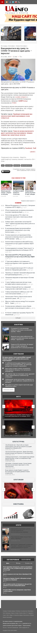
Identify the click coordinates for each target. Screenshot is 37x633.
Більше (18, 318)
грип (3, 165)
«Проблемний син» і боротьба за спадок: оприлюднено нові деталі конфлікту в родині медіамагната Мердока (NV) (18, 446)
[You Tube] (16, 2)
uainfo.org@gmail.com (24, 627)
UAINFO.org (22, 101)
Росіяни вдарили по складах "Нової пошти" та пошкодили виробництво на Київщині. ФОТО (18, 415)
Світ (4, 613)
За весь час (28, 563)
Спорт (4, 615)
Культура (8, 613)
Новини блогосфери (21, 46)
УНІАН (14, 103)
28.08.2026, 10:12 (10, 454)
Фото (18, 397)
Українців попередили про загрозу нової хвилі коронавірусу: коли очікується (16, 116)
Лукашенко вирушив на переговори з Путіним (19, 277)
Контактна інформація (13, 627)
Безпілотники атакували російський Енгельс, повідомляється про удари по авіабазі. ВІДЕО (18, 436)
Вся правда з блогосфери (8, 46)
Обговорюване (13, 560)
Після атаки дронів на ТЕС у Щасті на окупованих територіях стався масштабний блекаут (18, 217)
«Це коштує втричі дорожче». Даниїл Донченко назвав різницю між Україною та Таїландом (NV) (19, 452)
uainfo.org (20, 623)
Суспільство (24, 611)
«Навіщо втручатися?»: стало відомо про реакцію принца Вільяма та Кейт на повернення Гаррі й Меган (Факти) (19, 458)
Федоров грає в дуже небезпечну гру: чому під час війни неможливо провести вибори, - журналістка (22, 338)
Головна (5, 611)
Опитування (18, 354)
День (7, 563)
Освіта (20, 613)
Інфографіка (18, 504)
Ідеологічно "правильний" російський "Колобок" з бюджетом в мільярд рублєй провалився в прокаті (22, 546)
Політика (18, 611)
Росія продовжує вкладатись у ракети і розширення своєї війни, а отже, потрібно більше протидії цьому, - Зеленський (18, 568)
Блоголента (26, 615)
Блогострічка (18, 442)
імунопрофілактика (26, 165)
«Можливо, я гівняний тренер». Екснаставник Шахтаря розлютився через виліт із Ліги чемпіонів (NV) (18, 465)
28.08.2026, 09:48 (10, 468)
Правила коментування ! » (28, 201)
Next (35, 34)
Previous (2, 34)
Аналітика (18, 325)
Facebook (28, 148)
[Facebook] (10, 2)
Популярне (26, 560)
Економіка (30, 611)
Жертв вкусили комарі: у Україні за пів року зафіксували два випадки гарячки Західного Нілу (6, 195)
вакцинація (17, 165)
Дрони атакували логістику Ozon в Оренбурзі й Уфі (17, 574)
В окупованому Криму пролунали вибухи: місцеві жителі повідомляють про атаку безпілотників (18, 230)
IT (27, 613)
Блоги (18, 525)
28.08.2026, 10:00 (10, 461)
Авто (24, 613)
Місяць (18, 563)
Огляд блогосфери (18, 615)
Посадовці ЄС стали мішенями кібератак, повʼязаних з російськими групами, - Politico (21, 330)
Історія (16, 613)
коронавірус (9, 165)
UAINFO (32, 152)
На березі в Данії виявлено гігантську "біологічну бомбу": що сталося (18, 195)
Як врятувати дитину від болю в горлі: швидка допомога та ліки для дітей (30, 194)
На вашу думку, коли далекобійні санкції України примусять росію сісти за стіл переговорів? (16, 358)
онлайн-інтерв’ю (21, 97)
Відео (11, 615)
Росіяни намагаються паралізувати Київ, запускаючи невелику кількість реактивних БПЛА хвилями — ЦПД (18, 237)
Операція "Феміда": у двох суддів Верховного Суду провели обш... (9, 38)
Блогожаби (18, 480)
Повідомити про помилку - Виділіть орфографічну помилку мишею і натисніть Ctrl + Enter (18, 159)
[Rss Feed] (7, 2)
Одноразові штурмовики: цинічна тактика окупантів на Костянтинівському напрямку (20, 530)
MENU (2, 2)
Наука (12, 613)
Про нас (5, 627)
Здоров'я (30, 613)
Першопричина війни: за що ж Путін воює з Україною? (21, 537)
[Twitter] (13, 2)
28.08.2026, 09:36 (10, 474)
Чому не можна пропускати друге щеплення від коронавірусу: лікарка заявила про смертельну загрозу (17, 133)
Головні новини (11, 611)
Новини (18, 203)
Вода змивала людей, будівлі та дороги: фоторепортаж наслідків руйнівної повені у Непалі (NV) (17, 471)
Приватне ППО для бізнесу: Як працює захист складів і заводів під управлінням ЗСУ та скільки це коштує (22, 346)
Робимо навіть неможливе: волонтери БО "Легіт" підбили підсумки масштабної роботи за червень (20, 223)
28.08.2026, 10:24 (10, 449)
